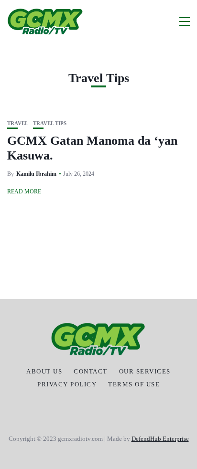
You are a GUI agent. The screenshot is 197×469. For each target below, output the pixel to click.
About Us (44, 371)
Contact (91, 371)
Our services (145, 371)
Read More (24, 191)
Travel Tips (49, 123)
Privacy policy (67, 384)
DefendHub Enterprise (160, 438)
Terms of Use (134, 384)
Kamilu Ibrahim (36, 174)
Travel (17, 123)
